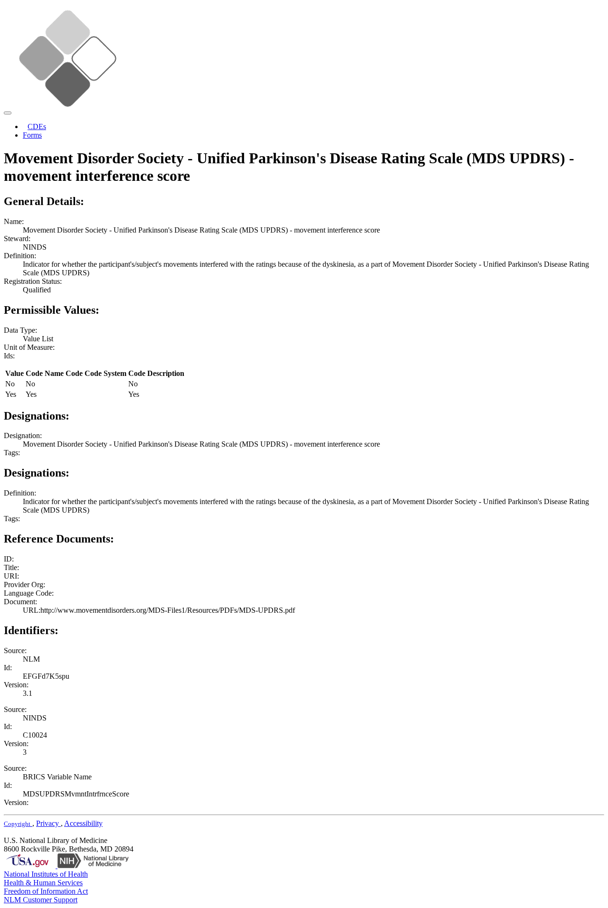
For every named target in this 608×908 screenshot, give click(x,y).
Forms (32, 135)
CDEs (37, 126)
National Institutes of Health (46, 874)
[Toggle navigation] (7, 113)
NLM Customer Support (40, 900)
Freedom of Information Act (46, 891)
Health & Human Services (43, 883)
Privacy (48, 823)
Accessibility (83, 823)
